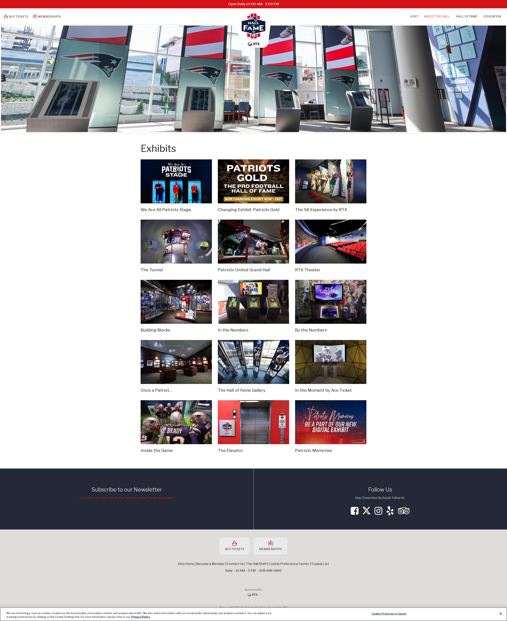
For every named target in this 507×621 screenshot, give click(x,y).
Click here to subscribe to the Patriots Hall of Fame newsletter (126, 498)
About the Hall (437, 16)
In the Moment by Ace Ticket (323, 390)
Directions (186, 564)
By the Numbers (311, 330)
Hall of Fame (467, 16)
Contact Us (235, 564)
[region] (253, 614)
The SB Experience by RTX (321, 209)
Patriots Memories (313, 450)
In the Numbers (233, 330)
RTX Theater (307, 269)
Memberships (49, 16)
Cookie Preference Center (389, 613)
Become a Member (210, 564)
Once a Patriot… (156, 390)
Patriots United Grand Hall (244, 269)
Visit (414, 16)
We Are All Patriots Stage (166, 209)
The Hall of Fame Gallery (241, 390)
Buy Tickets (18, 16)
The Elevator (230, 450)
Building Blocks (155, 330)
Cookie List (320, 564)
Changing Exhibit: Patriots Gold (248, 209)
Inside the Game (157, 450)
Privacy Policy (140, 616)
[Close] (500, 613)
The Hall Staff (256, 564)
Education (492, 16)
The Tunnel (152, 269)
